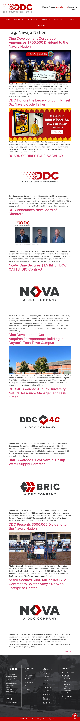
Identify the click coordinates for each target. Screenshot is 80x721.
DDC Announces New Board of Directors (33, 212)
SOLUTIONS (31, 20)
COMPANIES (44, 20)
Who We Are (29, 675)
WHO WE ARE (18, 20)
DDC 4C (45, 680)
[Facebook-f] (11, 698)
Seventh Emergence (46, 698)
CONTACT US (40, 26)
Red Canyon (47, 694)
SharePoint (15, 702)
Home (27, 672)
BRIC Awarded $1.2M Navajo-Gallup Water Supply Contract (37, 462)
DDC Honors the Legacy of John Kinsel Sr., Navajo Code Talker (39, 102)
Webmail (8, 702)
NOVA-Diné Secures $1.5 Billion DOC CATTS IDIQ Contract (38, 267)
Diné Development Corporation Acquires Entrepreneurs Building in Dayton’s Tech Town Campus (36, 339)
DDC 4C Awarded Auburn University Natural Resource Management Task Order (37, 393)
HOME (8, 20)
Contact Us (28, 689)
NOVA (45, 673)
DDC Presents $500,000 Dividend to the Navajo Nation (38, 526)
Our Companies (30, 679)
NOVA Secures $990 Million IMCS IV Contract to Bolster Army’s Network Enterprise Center (37, 584)
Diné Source (47, 687)
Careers (27, 686)
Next (68, 651)
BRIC (44, 684)
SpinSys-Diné (47, 703)
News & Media (29, 682)
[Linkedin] (7, 698)
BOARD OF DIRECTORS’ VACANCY (36, 156)
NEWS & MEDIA (59, 20)
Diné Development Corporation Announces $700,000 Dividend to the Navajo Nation (38, 42)
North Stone (47, 691)
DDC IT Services (48, 677)
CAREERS (71, 20)
